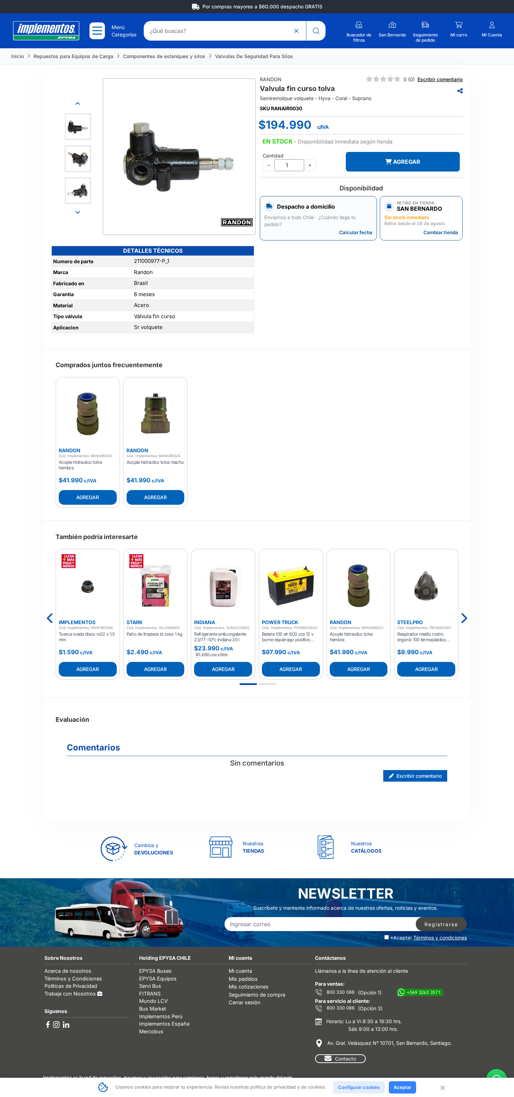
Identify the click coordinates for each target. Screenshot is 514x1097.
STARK (135, 622)
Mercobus (151, 1031)
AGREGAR (406, 161)
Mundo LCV (153, 1001)
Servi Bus (150, 986)
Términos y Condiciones (73, 978)
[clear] (296, 31)
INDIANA (204, 622)
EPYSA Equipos (158, 978)
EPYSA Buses (155, 971)
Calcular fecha (355, 232)
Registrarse (441, 924)
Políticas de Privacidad (70, 986)
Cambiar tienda (440, 232)
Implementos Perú (161, 1016)
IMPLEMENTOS (77, 622)
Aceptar (402, 1087)
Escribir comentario (440, 79)
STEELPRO (410, 622)
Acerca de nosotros (67, 971)
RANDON (69, 450)
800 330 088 (340, 992)
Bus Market (152, 1009)
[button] (327, 141)
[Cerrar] (442, 1087)
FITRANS (149, 994)
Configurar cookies (359, 1087)
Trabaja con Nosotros (70, 994)
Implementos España (164, 1024)
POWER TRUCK (280, 622)
